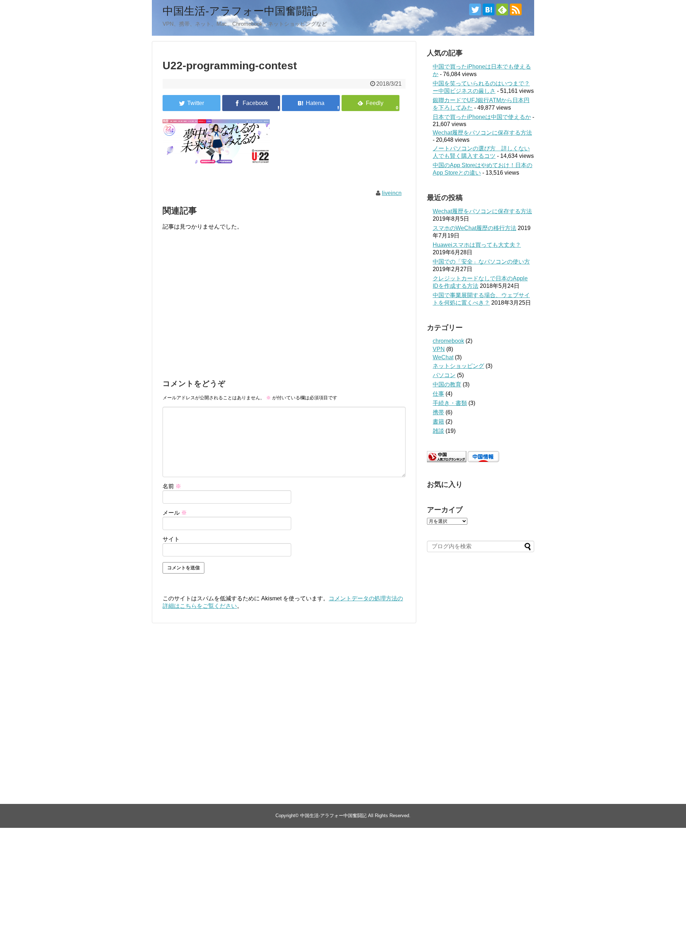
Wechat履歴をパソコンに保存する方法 (482, 133)
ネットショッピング (458, 366)
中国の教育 (447, 384)
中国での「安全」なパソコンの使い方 (481, 262)
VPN (439, 349)
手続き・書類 (450, 403)
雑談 (438, 431)
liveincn (392, 193)
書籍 (438, 422)
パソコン (444, 375)
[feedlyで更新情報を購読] (502, 9)
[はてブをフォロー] (488, 9)
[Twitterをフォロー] (475, 9)
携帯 (438, 412)
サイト (171, 539)
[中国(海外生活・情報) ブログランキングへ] (446, 460)
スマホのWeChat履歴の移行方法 (474, 228)
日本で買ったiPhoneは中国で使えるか (482, 117)
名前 (172, 486)
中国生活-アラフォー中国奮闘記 (240, 11)
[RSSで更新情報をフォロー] (516, 9)
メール (175, 513)
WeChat (443, 357)
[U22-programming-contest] (311, 103)
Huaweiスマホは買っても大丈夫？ (477, 245)
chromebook (448, 341)
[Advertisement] (284, 314)
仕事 (438, 394)
